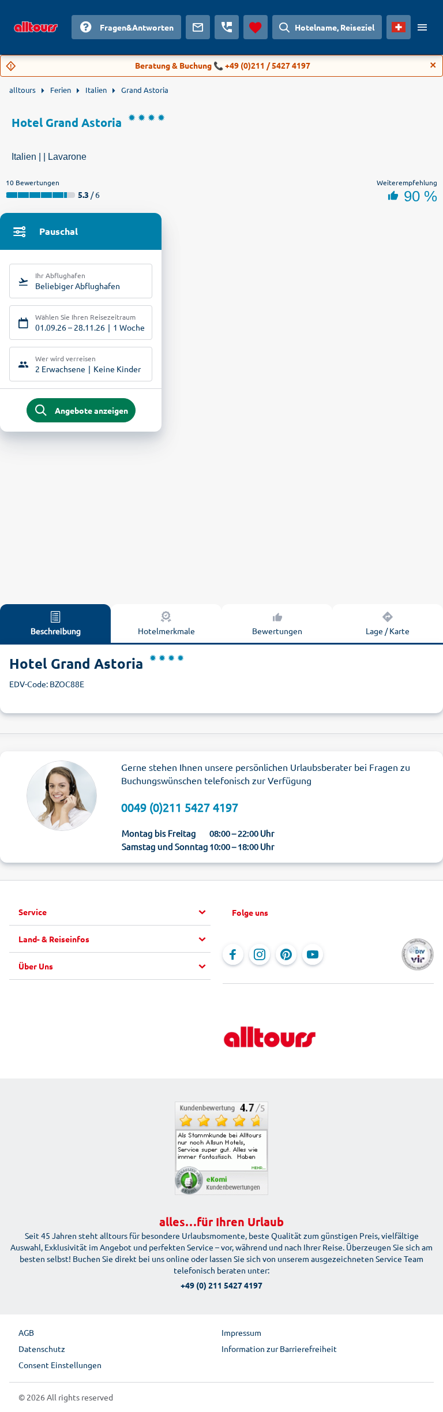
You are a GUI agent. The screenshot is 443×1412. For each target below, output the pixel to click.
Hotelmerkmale (166, 631)
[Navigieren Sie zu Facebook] (233, 954)
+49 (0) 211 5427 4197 (221, 1285)
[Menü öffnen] (422, 27)
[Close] (433, 65)
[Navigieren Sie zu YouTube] (312, 954)
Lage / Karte (388, 631)
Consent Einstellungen (60, 1364)
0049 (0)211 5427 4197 (179, 807)
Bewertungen (277, 631)
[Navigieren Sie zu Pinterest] (286, 954)
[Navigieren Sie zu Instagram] (259, 954)
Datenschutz (41, 1348)
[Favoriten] (255, 27)
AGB (26, 1332)
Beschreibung (56, 631)
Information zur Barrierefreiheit (279, 1348)
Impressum (241, 1332)
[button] (114, 912)
